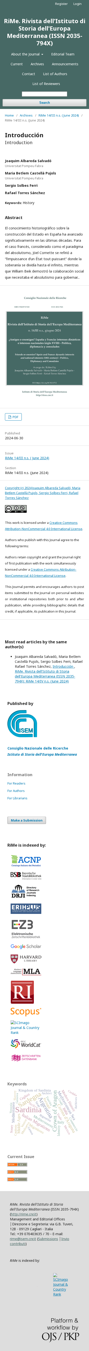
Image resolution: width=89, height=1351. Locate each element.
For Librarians (17, 798)
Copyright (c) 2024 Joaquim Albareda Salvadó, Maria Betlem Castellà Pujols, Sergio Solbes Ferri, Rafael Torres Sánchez (42, 493)
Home (9, 115)
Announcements (65, 64)
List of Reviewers (46, 83)
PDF (15, 417)
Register (61, 3)
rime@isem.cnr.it (23, 1238)
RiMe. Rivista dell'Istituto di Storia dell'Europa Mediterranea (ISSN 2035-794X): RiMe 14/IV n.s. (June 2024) (45, 676)
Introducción (63, 666)
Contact (28, 73)
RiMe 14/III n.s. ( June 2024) (59, 115)
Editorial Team (62, 54)
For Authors (16, 790)
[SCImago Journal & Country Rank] (26, 1032)
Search (44, 102)
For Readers (16, 783)
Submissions (48, 1238)
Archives (37, 64)
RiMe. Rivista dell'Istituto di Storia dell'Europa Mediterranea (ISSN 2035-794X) (44, 32)
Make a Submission (27, 820)
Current (17, 64)
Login (77, 3)
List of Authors (55, 73)
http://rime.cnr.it (23, 1214)
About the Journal (26, 54)
